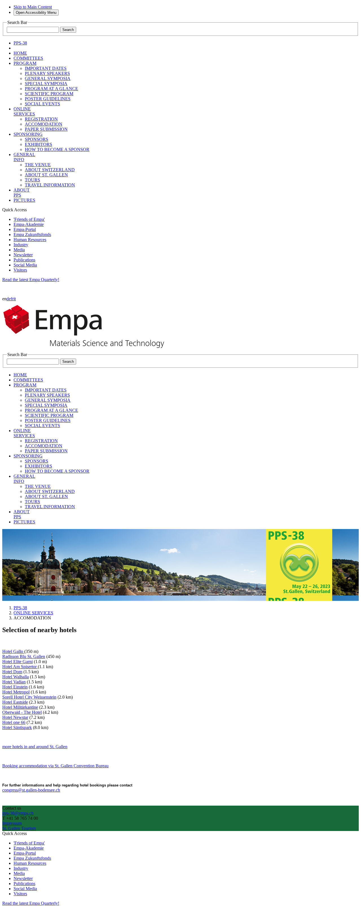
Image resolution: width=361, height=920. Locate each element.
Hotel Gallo (13, 651)
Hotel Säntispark (17, 727)
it (15, 298)
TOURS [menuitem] (32, 179)
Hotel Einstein (15, 687)
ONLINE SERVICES (33, 612)
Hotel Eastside (15, 702)
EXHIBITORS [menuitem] (38, 144)
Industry (21, 244)
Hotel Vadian (14, 681)
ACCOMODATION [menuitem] (43, 124)
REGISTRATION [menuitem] (41, 119)
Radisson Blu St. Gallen (23, 656)
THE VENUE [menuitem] (38, 164)
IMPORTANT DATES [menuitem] (46, 68)
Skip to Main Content (33, 7)
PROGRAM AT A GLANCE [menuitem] (51, 88)
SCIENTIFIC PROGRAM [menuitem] (49, 93)
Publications (24, 259)
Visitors (20, 270)
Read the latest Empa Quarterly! (30, 279)
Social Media (25, 265)
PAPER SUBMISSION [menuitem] (46, 129)
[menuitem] (20, 53)
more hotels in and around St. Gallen (34, 746)
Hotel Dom (12, 671)
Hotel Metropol (16, 692)
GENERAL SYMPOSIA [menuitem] (48, 78)
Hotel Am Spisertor (20, 666)
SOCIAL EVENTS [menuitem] (42, 103)
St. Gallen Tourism (19, 828)
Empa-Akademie (29, 224)
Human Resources (30, 239)
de (8, 298)
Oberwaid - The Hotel (22, 712)
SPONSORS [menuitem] (36, 139)
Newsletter (23, 254)
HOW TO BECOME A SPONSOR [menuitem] (57, 149)
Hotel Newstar (15, 717)
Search (68, 30)
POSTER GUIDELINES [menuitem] (48, 98)
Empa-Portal (25, 229)
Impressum (12, 823)
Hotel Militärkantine (20, 707)
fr (12, 298)
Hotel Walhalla (15, 676)
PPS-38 (20, 607)
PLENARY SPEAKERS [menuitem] (47, 73)
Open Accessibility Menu (36, 12)
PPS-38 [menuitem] (20, 43)
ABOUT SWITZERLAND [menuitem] (50, 169)
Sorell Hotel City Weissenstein (29, 697)
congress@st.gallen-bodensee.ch (31, 790)
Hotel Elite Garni (17, 661)
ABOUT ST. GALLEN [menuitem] (46, 174)
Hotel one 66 (13, 722)
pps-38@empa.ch (18, 813)
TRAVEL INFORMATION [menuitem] (50, 185)
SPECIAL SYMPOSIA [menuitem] (46, 83)
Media (19, 249)
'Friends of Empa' (29, 219)
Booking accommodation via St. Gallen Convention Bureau (55, 765)
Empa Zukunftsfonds (32, 234)
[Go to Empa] (86, 349)
